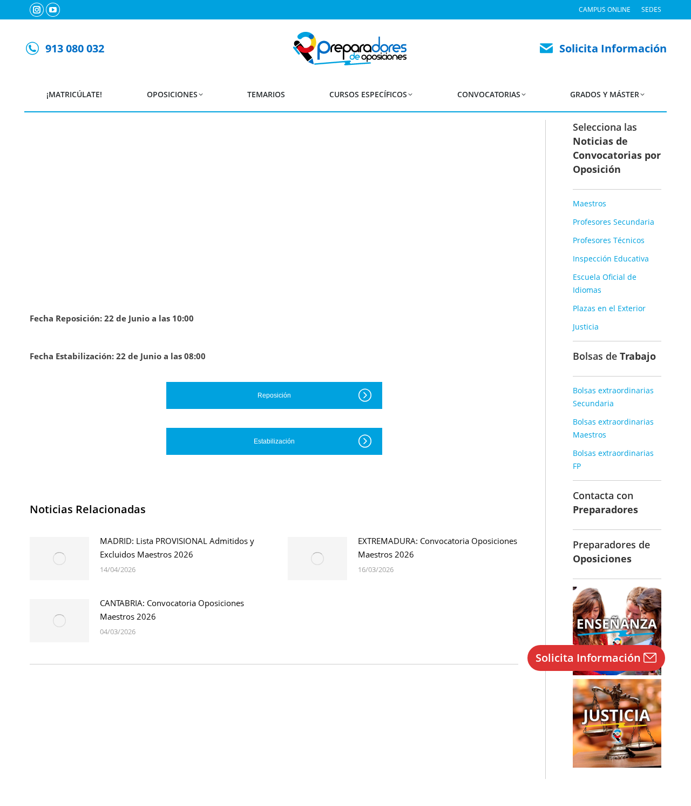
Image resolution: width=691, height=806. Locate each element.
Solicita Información (613, 48)
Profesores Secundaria (613, 222)
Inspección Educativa (611, 258)
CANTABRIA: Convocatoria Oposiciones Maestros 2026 (172, 609)
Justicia (586, 326)
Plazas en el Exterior (609, 308)
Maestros (589, 203)
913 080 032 (74, 48)
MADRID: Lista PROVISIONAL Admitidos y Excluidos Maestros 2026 (177, 547)
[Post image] (59, 558)
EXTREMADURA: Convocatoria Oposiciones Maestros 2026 (437, 547)
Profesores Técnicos (609, 240)
